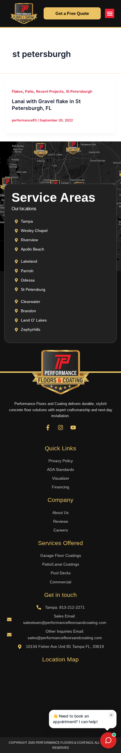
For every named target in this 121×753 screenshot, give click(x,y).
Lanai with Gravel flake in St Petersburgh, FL (46, 104)
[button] (109, 13)
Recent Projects (50, 91)
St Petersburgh (79, 91)
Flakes (17, 91)
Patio (29, 91)
